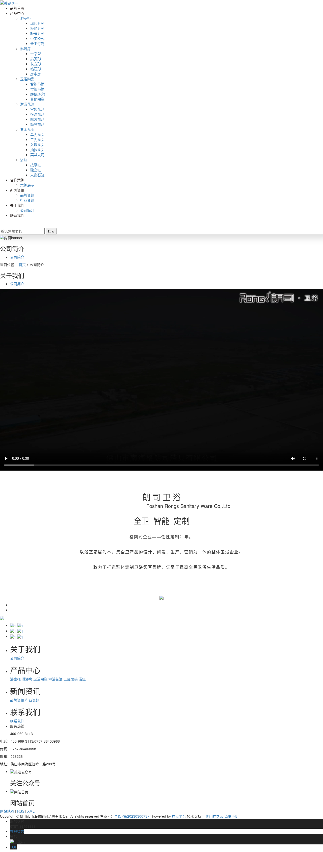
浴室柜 (25, 18)
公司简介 (27, 210)
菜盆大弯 (37, 154)
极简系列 (37, 28)
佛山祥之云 (214, 816)
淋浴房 (25, 48)
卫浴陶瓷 (27, 78)
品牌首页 (17, 8)
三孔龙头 (37, 139)
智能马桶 (37, 83)
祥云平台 (179, 816)
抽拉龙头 (37, 149)
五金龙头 (27, 129)
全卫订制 (37, 43)
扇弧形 (35, 58)
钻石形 (35, 68)
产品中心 (17, 13)
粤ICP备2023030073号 (132, 816)
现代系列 (37, 23)
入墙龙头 (37, 144)
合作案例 (17, 179)
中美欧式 (37, 38)
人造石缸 (37, 174)
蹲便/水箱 (37, 93)
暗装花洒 (37, 119)
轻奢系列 (37, 33)
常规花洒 (37, 109)
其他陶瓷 (37, 99)
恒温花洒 (37, 114)
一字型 (35, 53)
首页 (22, 264)
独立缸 (35, 169)
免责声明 (231, 816)
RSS (20, 811)
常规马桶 (37, 88)
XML (31, 811)
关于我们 (17, 205)
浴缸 (23, 159)
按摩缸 (35, 164)
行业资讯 (27, 200)
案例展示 (27, 184)
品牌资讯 (27, 195)
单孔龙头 (37, 134)
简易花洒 (37, 124)
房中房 (35, 73)
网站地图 (7, 811)
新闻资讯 (17, 189)
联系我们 (17, 215)
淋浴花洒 (27, 104)
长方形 (35, 63)
